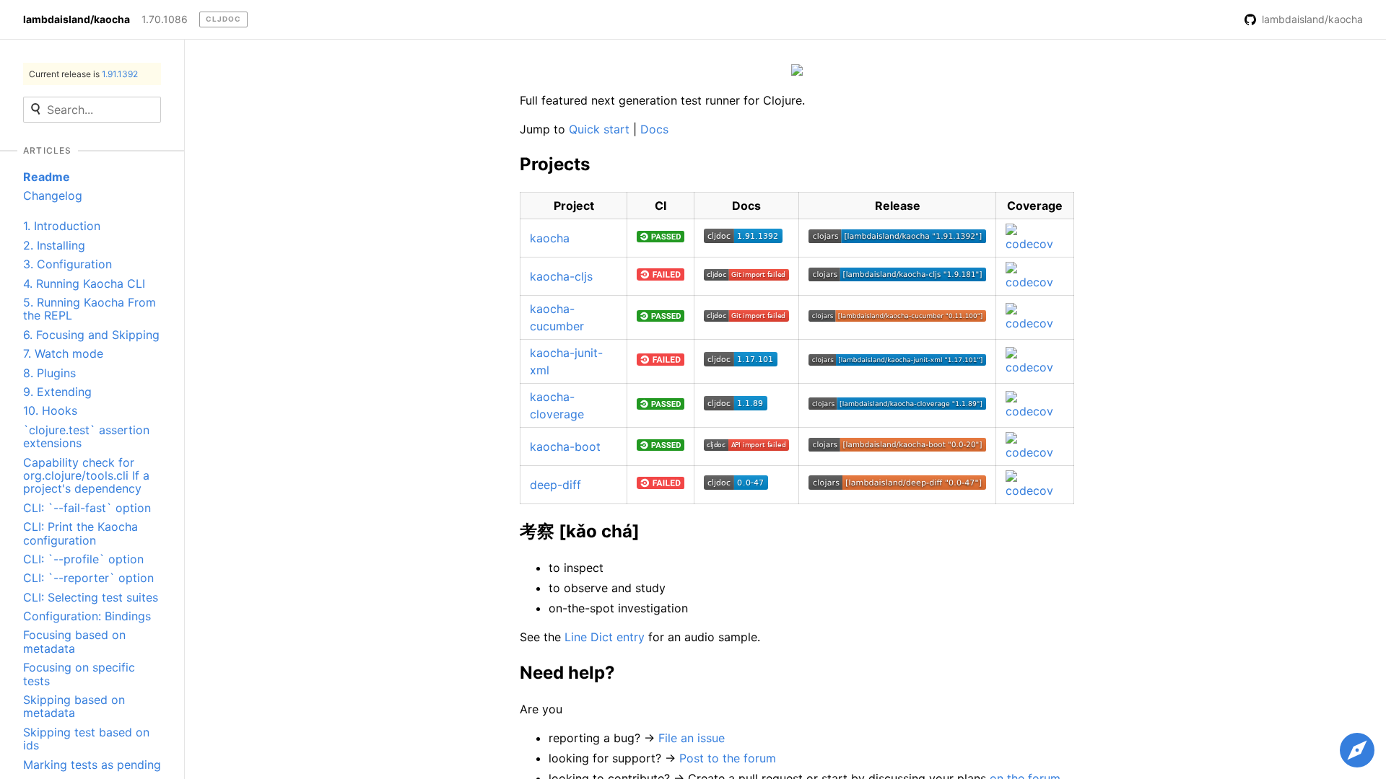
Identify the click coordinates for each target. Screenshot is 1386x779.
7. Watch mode (63, 353)
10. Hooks (50, 410)
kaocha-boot (565, 446)
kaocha (550, 238)
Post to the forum (727, 758)
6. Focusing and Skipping (91, 334)
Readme (46, 177)
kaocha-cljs (561, 276)
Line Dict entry (605, 637)
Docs (654, 129)
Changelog (52, 195)
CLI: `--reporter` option (88, 578)
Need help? (567, 672)
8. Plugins (49, 373)
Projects (555, 164)
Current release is (83, 74)
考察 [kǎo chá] (580, 531)
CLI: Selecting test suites (90, 597)
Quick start (599, 129)
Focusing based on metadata (74, 641)
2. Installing (54, 245)
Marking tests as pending (92, 764)
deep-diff (555, 484)
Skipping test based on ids (86, 738)
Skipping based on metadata (74, 706)
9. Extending (57, 391)
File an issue (691, 738)
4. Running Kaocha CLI (84, 283)
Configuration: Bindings (87, 616)
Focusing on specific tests (79, 673)
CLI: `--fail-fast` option (87, 508)
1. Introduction (61, 226)
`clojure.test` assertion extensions (86, 436)
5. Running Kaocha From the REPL (89, 308)
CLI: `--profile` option (83, 559)
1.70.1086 (164, 19)
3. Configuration (67, 264)
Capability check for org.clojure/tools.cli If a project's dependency (86, 475)
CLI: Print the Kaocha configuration (80, 533)
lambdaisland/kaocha (76, 19)
